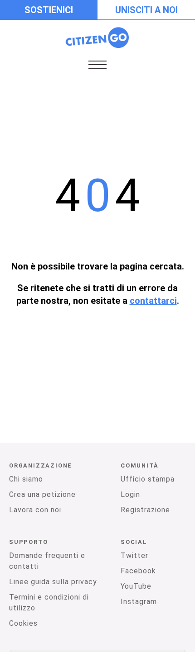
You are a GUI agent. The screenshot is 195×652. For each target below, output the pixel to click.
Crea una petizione (42, 494)
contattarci (153, 300)
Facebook (138, 571)
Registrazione (145, 510)
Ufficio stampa (148, 479)
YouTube (136, 586)
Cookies (23, 623)
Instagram (139, 601)
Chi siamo (26, 479)
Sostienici (48, 10)
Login (130, 494)
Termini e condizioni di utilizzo (49, 602)
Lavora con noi (35, 510)
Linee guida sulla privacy (53, 581)
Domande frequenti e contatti (47, 561)
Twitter (134, 555)
